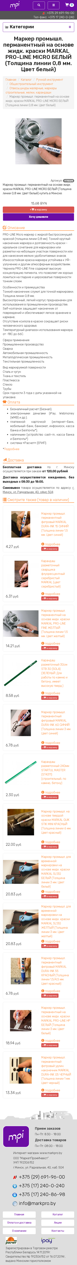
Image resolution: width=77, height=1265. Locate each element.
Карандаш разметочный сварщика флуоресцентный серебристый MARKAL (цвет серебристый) (53, 573)
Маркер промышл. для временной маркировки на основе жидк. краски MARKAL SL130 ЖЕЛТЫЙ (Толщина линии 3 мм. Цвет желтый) (56, 921)
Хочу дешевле (38, 216)
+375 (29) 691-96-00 (41, 1177)
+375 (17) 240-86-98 (41, 1194)
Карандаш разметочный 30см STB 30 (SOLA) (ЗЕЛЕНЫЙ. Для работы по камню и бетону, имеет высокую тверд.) (54, 673)
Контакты (58, 1230)
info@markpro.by (37, 1203)
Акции (58, 1222)
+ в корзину (38, 209)
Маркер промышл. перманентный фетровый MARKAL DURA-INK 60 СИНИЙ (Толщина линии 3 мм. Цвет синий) (56, 722)
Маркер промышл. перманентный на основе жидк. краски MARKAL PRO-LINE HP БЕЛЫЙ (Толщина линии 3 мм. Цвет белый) (55, 1020)
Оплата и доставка (19, 1222)
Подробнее (11, 449)
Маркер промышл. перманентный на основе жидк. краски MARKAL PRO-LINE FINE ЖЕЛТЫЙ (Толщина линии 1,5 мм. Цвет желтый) (55, 623)
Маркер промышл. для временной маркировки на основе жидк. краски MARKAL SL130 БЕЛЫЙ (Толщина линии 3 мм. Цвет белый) (56, 871)
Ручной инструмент (49, 79)
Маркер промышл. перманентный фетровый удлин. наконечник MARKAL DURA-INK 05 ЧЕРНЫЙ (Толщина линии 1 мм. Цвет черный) (56, 1070)
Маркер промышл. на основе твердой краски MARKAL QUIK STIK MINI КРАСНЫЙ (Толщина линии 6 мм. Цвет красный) (56, 822)
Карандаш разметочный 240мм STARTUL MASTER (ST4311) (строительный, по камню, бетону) (55, 772)
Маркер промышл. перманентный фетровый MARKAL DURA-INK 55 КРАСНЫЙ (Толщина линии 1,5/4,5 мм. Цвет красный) (55, 970)
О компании (19, 1230)
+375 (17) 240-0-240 (41, 1186)
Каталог (26, 79)
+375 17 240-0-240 (61, 17)
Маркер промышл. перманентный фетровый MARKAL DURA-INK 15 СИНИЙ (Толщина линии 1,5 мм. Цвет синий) (55, 524)
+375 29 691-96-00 (60, 13)
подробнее (52, 544)
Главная (11, 79)
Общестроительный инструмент (31, 84)
